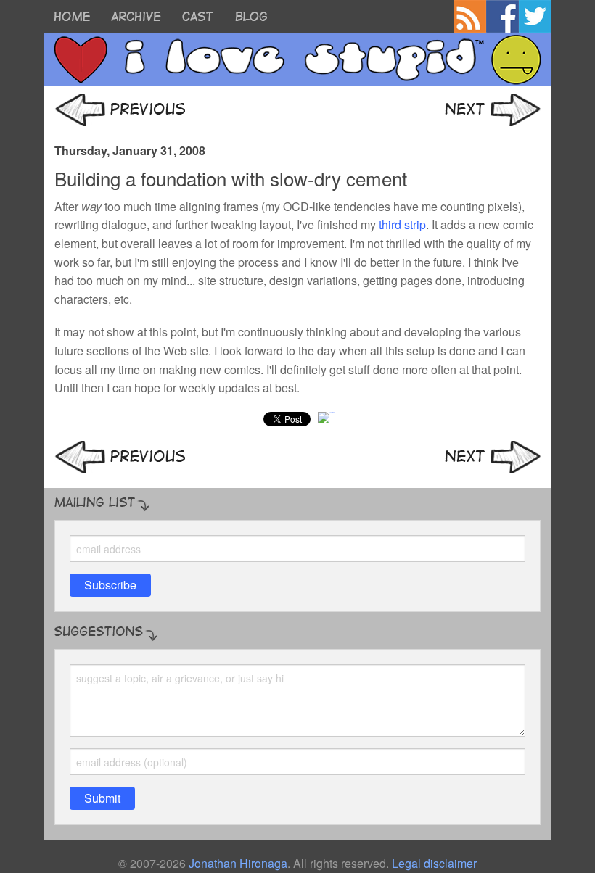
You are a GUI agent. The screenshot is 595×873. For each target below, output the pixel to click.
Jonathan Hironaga (238, 863)
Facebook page (502, 16)
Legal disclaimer (434, 863)
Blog (251, 16)
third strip (402, 224)
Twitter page (535, 16)
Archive (136, 16)
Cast (197, 16)
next (493, 110)
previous (119, 110)
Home (72, 16)
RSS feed (470, 16)
